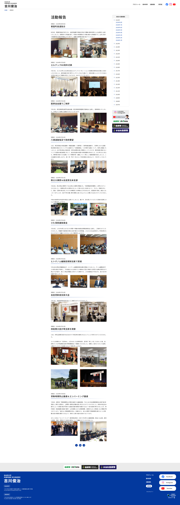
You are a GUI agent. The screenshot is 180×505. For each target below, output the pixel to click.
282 (80, 445)
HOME (5, 10)
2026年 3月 (119, 35)
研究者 (160, 4)
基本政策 (145, 4)
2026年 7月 (119, 25)
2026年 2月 (119, 37)
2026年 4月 (119, 32)
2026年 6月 (119, 27)
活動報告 (152, 4)
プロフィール (136, 4)
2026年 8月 (119, 22)
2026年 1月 (119, 40)
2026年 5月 (119, 30)
